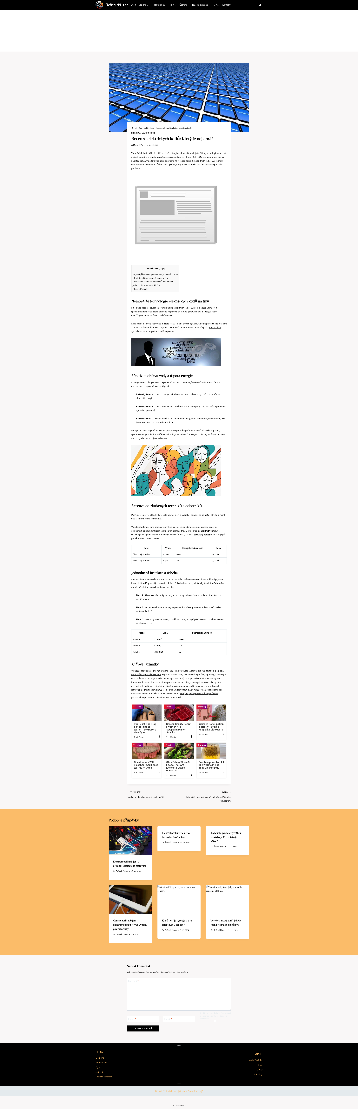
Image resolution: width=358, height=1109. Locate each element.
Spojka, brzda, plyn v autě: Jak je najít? (145, 795)
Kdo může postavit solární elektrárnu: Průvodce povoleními (208, 796)
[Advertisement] (179, 30)
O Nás (216, 4)
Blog (260, 1064)
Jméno (132, 1019)
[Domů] (132, 128)
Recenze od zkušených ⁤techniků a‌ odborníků (153, 281)
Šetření (99, 1072)
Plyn (98, 1067)
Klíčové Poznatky (141, 289)
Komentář (134, 981)
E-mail (168, 1019)
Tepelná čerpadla (104, 1076)
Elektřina (136, 133)
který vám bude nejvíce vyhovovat (152, 438)
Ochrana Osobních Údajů (191, 1091)
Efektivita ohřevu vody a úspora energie (150, 278)
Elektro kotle (148, 133)
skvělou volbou (216, 619)
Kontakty (226, 4)
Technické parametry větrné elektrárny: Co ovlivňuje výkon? (226, 837)
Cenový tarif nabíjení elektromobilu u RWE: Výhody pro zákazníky (130, 924)
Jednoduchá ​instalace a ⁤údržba (146, 285)
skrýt (162, 268)
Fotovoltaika (101, 1062)
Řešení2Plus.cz (140, 145)
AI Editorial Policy (179, 1105)
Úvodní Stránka (255, 1060)
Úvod (133, 4)
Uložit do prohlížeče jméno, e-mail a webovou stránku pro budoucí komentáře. (215, 1016)
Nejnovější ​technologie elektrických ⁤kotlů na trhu (155, 274)
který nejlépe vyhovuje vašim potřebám (199, 693)
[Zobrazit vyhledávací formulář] (259, 4)
